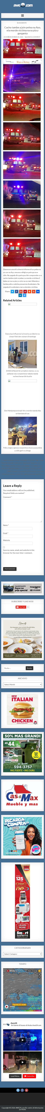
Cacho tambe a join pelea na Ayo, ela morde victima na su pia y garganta (22, 30)
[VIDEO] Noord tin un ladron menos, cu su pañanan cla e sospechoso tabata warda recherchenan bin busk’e (22, 373)
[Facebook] (22, 1090)
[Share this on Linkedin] (20, 295)
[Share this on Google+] (21, 291)
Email (5, 533)
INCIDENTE (23, 23)
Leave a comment (33, 37)
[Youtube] (26, 1090)
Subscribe (30, 1076)
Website (6, 540)
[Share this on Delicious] (24, 295)
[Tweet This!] (12, 291)
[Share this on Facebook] (16, 291)
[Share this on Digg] (38, 291)
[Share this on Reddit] (29, 291)
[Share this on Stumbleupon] (33, 291)
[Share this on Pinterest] (25, 291)
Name (6, 525)
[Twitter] (18, 1090)
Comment (7, 497)
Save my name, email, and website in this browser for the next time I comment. (18, 551)
